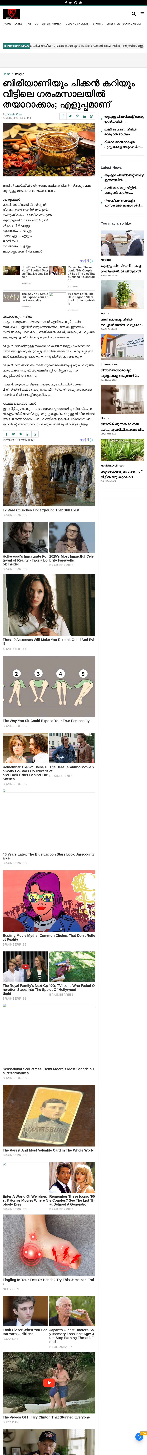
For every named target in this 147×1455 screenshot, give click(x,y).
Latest (19, 24)
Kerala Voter (15, 114)
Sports (98, 24)
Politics (32, 24)
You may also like (116, 223)
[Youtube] (80, 2)
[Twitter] (70, 2)
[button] (142, 14)
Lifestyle (113, 24)
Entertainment (52, 24)
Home (7, 24)
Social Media (132, 24)
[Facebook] (66, 2)
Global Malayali (77, 24)
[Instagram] (75, 2)
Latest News (111, 167)
